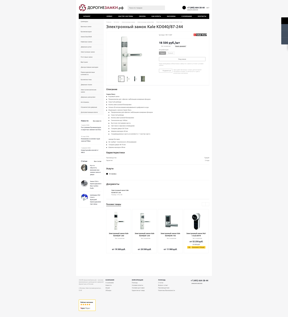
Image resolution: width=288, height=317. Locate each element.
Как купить (156, 16)
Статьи (160, 282)
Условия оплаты (137, 285)
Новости (108, 285)
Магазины (171, 16)
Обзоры (142, 16)
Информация (137, 280)
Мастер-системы (125, 16)
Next (148, 79)
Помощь (162, 280)
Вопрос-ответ (163, 285)
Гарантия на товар (138, 290)
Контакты (202, 16)
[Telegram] (175, 7)
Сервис (109, 16)
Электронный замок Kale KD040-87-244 (120, 191)
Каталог (86, 16)
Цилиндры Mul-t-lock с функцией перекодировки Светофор (95, 199)
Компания (110, 280)
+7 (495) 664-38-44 (196, 8)
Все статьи (97, 161)
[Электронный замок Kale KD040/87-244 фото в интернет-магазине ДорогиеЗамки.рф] (132, 54)
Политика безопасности (166, 290)
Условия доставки (138, 288)
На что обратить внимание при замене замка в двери (95, 170)
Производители (163, 288)
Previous (115, 79)
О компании (186, 16)
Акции (108, 288)
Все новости (97, 121)
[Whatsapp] (179, 7)
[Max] (171, 7)
